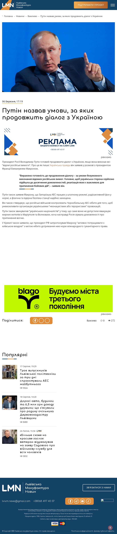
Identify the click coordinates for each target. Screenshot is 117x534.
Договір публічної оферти (104, 531)
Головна (8, 16)
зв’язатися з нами (98, 488)
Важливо (32, 16)
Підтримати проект (91, 5)
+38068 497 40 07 (44, 501)
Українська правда (60, 165)
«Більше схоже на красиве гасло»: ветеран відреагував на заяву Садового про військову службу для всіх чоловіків (37, 444)
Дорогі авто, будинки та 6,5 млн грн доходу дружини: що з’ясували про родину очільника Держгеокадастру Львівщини (37, 410)
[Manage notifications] (110, 527)
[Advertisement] (58, 257)
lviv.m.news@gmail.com (16, 501)
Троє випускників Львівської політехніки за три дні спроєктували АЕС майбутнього (38, 377)
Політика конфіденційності (82, 531)
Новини (20, 16)
